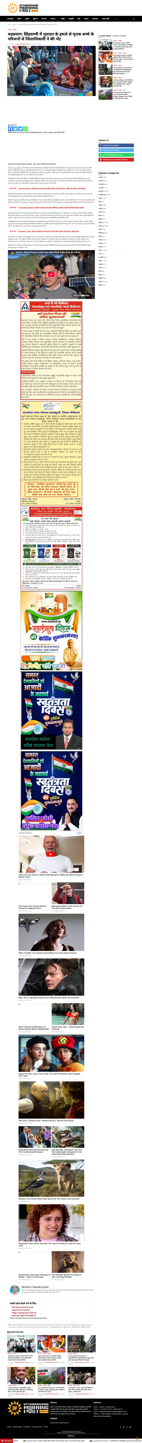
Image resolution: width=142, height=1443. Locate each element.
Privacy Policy (37, 1427)
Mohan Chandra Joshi (23, 44)
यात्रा (100, 254)
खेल (78, 19)
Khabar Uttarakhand (38, 1325)
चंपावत (100, 205)
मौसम (19, 19)
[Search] (134, 19)
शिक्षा (100, 275)
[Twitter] (15, 128)
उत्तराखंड (10, 19)
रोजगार (44, 19)
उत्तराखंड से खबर (66, 1327)
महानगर (101, 247)
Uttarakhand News (55, 1327)
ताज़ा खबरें (105, 19)
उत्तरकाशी (101, 184)
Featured (28, 1325)
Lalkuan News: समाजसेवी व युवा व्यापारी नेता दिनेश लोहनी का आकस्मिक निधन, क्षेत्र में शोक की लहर (21, 1375)
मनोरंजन (95, 19)
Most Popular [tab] (120, 36)
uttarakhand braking (23, 1327)
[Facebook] (10, 128)
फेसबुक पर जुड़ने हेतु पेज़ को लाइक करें (24, 1313)
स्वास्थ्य (100, 281)
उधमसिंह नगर (102, 195)
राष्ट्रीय (63, 19)
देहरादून (14, 1353)
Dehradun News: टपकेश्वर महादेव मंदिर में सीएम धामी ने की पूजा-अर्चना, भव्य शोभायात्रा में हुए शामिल (51, 1343)
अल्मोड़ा (101, 181)
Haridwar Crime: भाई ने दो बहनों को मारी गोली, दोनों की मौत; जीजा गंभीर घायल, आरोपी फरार (81, 1375)
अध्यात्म (40, 1353)
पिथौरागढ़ (101, 233)
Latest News (17, 1427)
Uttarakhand (12, 1327)
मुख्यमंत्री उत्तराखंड (85, 1327)
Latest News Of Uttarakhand (54, 1325)
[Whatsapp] (25, 128)
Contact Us (27, 1427)
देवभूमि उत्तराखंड (76, 1327)
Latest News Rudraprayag (71, 1325)
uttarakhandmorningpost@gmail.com (112, 1411)
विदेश (100, 271)
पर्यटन (86, 19)
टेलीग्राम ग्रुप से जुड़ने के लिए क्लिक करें (24, 1316)
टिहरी (100, 215)
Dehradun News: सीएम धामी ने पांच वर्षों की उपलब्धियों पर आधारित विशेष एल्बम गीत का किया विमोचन (21, 1343)
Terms (46, 1427)
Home (9, 1427)
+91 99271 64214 (106, 1409)
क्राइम (27, 19)
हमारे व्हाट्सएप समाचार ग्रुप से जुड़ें (22, 1307)
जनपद (52, 19)
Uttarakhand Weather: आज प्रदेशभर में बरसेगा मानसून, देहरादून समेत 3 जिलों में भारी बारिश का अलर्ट (51, 1375)
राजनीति (101, 257)
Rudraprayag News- (86, 1325)
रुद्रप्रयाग (15, 29)
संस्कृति (71, 19)
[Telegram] (20, 128)
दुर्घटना (35, 19)
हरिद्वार (78, 1385)
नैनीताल (14, 1385)
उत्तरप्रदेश (101, 188)
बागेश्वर (101, 240)
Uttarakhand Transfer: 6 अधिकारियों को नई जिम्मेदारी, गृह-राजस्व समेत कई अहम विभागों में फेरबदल (81, 1343)
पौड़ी (100, 236)
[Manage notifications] (137, 1438)
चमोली (100, 208)
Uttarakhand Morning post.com (39, 1327)
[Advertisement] (51, 109)
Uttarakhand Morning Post (73, 1431)
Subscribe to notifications (59, 1423)
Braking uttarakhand (18, 1325)
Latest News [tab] (105, 36)
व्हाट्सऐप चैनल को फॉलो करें (21, 1310)
